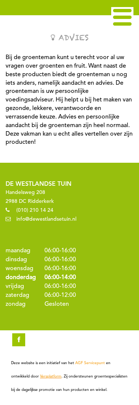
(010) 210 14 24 (34, 210)
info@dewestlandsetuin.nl (46, 219)
